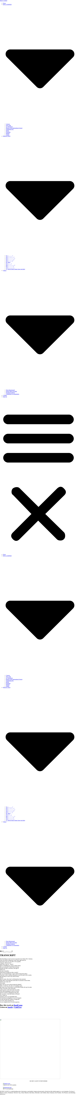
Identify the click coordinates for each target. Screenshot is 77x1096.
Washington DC (10, 129)
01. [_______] (9, 255)
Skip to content (3, 0)
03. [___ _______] (10, 258)
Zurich (7, 134)
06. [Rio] (8, 262)
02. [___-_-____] (10, 257)
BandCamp (18, 1005)
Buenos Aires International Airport (14, 128)
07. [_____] (9, 263)
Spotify (10, 1007)
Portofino (8, 132)
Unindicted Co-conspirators (12, 394)
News (4, 3)
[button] (38, 476)
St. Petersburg (9, 126)
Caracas (8, 124)
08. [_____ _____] (10, 265)
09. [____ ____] (10, 266)
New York (8, 125)
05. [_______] (9, 261)
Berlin (7, 130)
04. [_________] (10, 259)
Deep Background (10, 390)
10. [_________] (10, 267)
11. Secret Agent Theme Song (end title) (15, 269)
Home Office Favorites (11, 391)
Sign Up (5, 396)
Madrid (7, 133)
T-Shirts (5, 395)
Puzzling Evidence (10, 392)
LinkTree (18, 1007)
